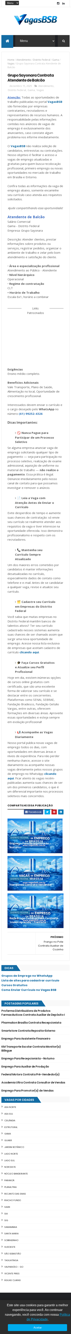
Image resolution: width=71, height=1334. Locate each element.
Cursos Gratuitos (14, 985)
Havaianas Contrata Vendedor (30, 885)
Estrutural (11, 1127)
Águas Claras (12, 1280)
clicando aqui (29, 652)
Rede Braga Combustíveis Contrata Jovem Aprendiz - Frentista (33, 920)
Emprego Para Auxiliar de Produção (25, 1066)
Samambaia (10, 1227)
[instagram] (58, 3)
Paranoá (9, 1180)
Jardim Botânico (14, 1147)
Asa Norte (10, 1107)
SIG (6, 1220)
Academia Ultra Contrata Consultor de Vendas (33, 1082)
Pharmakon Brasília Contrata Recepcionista (31, 1023)
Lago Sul (9, 1160)
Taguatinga (11, 1260)
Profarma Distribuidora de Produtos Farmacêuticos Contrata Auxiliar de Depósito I (33, 1013)
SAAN (7, 1207)
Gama (55, 59)
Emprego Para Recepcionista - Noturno (30, 845)
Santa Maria (11, 1233)
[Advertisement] (35, 338)
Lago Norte (11, 1153)
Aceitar (38, 1327)
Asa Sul (8, 1113)
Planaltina (10, 1187)
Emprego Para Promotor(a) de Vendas (27, 1091)
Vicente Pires (12, 1273)
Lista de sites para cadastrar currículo (30, 980)
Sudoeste (9, 1247)
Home (10, 59)
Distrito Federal (41, 59)
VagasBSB (55, 102)
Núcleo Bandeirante (16, 1173)
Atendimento (23, 59)
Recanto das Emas (15, 1193)
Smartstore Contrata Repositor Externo (28, 1031)
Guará (8, 1140)
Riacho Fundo (12, 1200)
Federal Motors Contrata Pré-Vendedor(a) (30, 1074)
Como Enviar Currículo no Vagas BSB (28, 990)
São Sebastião (12, 1253)
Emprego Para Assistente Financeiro (25, 1039)
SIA (6, 1213)
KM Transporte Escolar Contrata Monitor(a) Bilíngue (31, 1049)
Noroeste (10, 1167)
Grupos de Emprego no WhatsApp (26, 976)
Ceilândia (9, 1120)
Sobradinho (11, 1240)
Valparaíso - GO (13, 1266)
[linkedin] (63, 3)
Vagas (10, 63)
